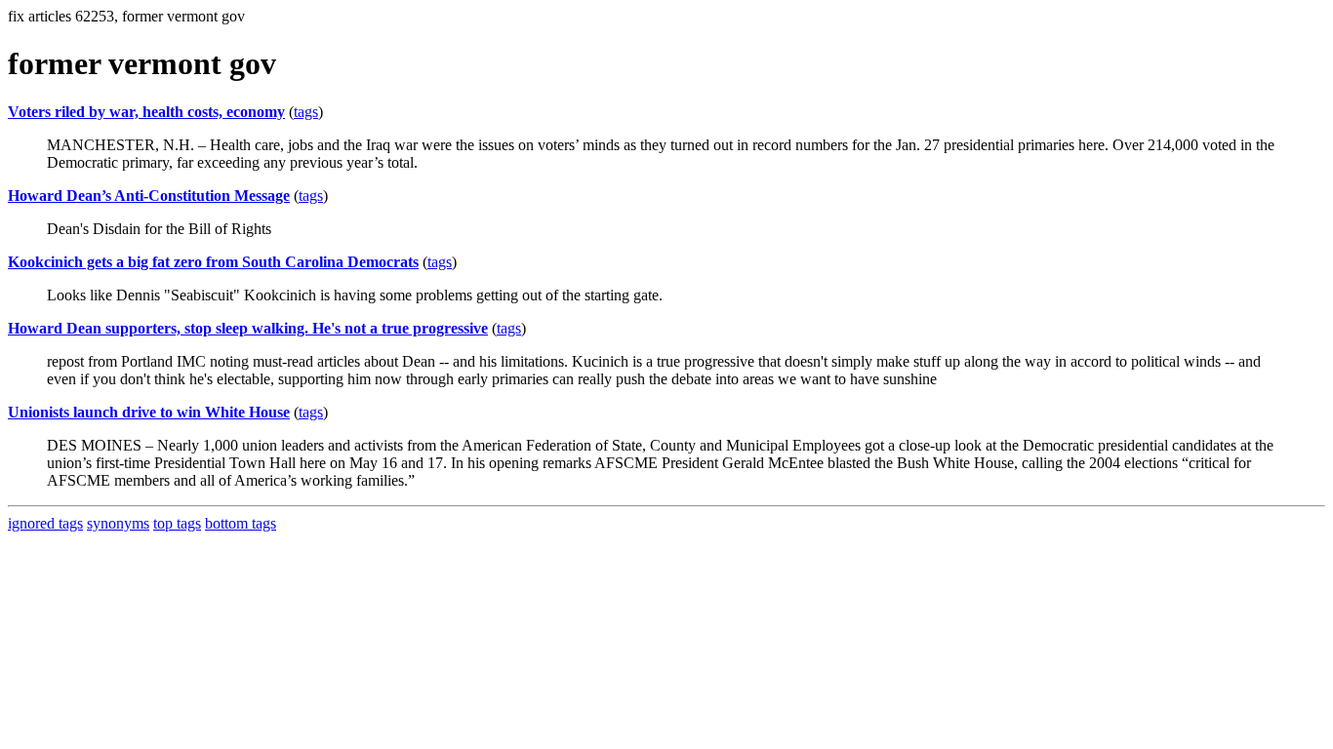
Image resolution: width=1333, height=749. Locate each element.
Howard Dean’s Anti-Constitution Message (149, 195)
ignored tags (45, 523)
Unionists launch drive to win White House (149, 412)
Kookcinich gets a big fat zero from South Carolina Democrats (213, 262)
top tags (177, 523)
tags (306, 111)
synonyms (118, 523)
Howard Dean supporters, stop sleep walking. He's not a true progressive (248, 328)
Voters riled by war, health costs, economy (146, 111)
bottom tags (240, 523)
